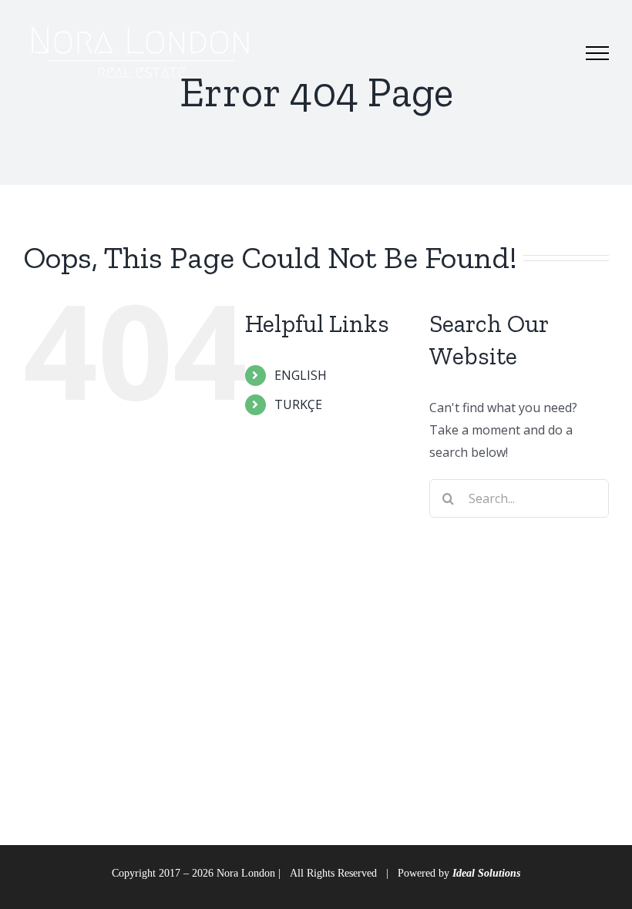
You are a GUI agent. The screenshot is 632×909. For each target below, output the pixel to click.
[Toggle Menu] (597, 53)
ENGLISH (300, 375)
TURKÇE (298, 404)
